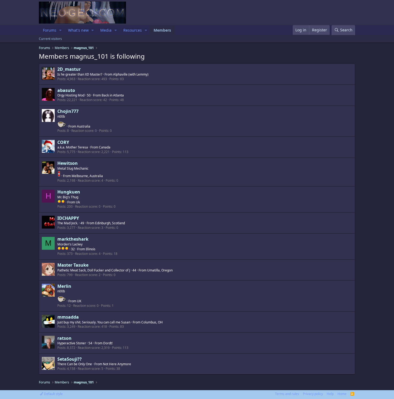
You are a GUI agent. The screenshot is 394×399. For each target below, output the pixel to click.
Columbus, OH (152, 322)
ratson (64, 338)
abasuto (66, 90)
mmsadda (68, 317)
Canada (104, 147)
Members (162, 30)
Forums (49, 30)
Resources (132, 30)
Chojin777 (68, 111)
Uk (78, 202)
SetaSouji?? (69, 359)
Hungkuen (68, 192)
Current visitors (50, 38)
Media (105, 30)
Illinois (90, 249)
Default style (53, 393)
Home (342, 393)
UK (79, 301)
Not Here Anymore (117, 364)
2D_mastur (69, 69)
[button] (60, 30)
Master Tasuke (72, 265)
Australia (83, 126)
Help (330, 393)
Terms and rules (287, 393)
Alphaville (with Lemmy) (130, 74)
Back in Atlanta (113, 95)
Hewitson (67, 163)
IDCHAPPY (68, 218)
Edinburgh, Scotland (110, 223)
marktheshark (72, 239)
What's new (78, 30)
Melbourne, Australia (87, 176)
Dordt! (108, 343)
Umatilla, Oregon (160, 270)
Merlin (64, 286)
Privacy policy (313, 393)
